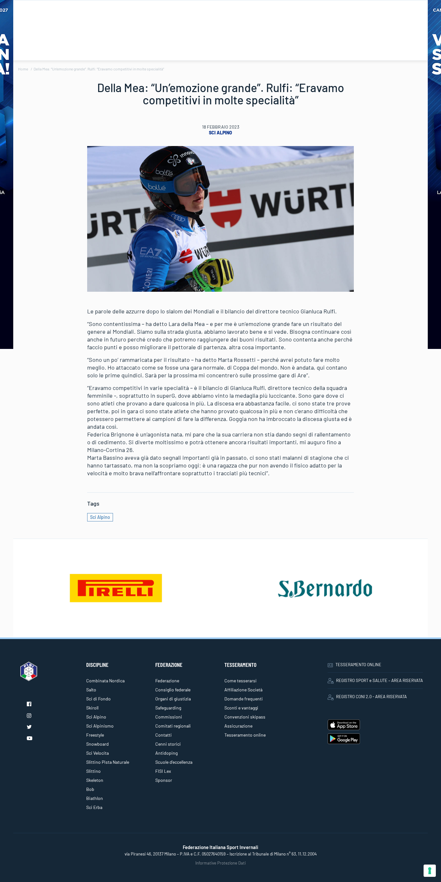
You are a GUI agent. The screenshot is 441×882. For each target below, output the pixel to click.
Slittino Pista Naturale (107, 762)
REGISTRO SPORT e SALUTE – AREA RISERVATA (379, 680)
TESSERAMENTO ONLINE (358, 664)
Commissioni (168, 716)
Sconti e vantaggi (241, 707)
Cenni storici (168, 744)
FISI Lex (163, 771)
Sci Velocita (97, 753)
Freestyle (95, 735)
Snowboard (97, 744)
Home (23, 69)
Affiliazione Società (243, 689)
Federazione (167, 680)
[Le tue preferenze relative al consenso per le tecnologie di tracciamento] (430, 871)
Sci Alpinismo (100, 726)
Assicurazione (238, 726)
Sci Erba (94, 807)
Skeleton (94, 780)
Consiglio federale (172, 689)
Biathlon (94, 798)
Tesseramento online (245, 735)
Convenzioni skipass (244, 716)
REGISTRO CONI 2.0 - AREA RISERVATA (371, 696)
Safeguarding (168, 707)
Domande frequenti (243, 698)
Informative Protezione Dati (220, 863)
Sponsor (163, 780)
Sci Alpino (220, 132)
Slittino (93, 771)
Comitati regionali (173, 726)
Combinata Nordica (105, 680)
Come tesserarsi (240, 680)
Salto (91, 689)
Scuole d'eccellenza (173, 762)
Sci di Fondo (98, 698)
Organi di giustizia (173, 698)
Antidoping (166, 753)
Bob (90, 789)
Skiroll (92, 707)
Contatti (163, 735)
